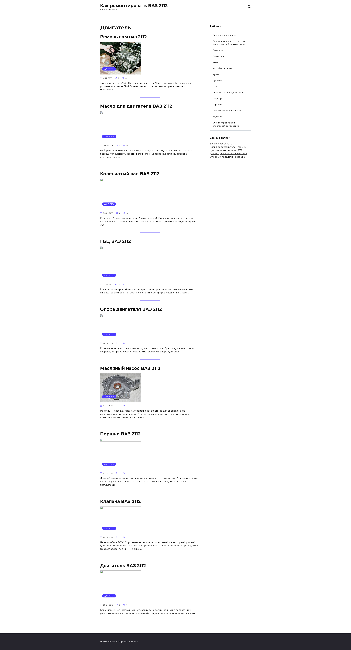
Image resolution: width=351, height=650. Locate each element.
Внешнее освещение (224, 35)
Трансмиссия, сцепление (227, 110)
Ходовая (217, 116)
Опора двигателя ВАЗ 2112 (131, 309)
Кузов (216, 74)
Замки (216, 62)
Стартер (217, 98)
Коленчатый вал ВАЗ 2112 (129, 173)
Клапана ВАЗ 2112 (120, 501)
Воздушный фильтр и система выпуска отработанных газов (229, 43)
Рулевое (217, 80)
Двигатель (218, 56)
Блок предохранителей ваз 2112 (228, 147)
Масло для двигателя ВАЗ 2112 (136, 106)
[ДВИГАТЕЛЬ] (120, 72)
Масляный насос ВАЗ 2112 (130, 368)
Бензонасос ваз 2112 (221, 143)
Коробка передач (222, 68)
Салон (216, 86)
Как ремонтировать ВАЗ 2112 (134, 5)
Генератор (218, 50)
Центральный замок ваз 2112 (226, 150)
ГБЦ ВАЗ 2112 (115, 241)
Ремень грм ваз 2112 (123, 36)
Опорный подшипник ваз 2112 (227, 157)
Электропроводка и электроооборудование (226, 124)
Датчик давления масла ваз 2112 (228, 153)
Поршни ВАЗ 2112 (120, 434)
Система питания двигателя (228, 92)
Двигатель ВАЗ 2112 (123, 565)
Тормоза (217, 104)
